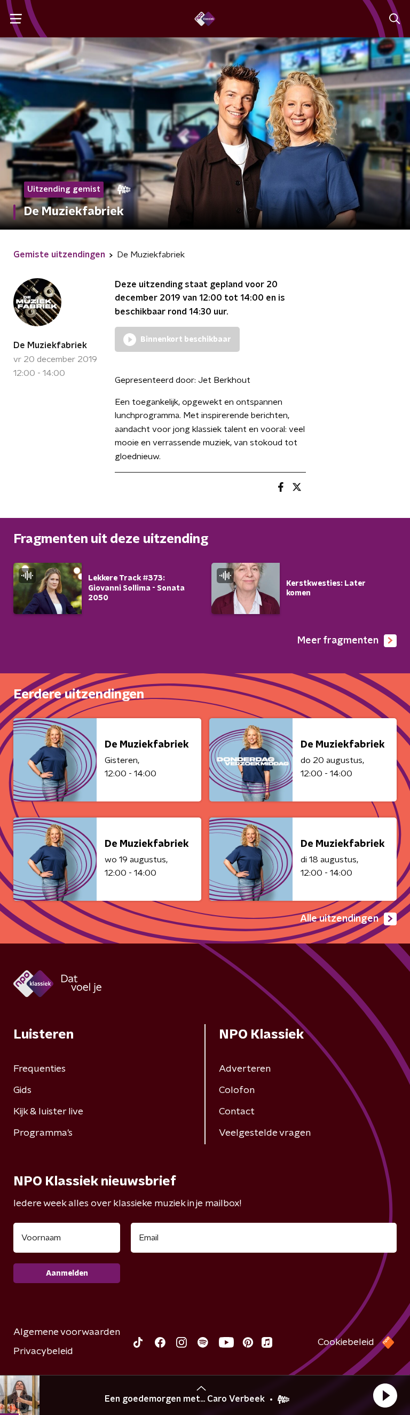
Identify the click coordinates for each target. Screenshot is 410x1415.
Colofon (237, 1090)
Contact (237, 1112)
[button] (385, 1395)
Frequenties (39, 1069)
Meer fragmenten (338, 641)
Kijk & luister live (48, 1112)
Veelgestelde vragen (265, 1133)
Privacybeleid (43, 1351)
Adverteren (245, 1069)
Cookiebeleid (346, 1342)
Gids (22, 1090)
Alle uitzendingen (339, 919)
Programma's (43, 1133)
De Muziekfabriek (50, 345)
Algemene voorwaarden (66, 1332)
